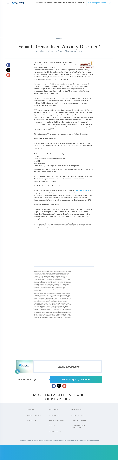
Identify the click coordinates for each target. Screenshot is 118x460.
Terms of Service (77, 415)
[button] (110, 3)
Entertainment (71, 3)
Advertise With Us (34, 415)
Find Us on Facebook (56, 420)
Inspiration (39, 3)
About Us (30, 410)
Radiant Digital (55, 431)
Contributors (54, 415)
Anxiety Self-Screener (81, 190)
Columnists (53, 410)
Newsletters (92, 3)
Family (81, 3)
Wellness (59, 3)
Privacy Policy (76, 410)
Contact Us (31, 420)
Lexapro (59, 38)
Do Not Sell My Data (78, 420)
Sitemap (52, 426)
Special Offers (101, 3)
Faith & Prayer (48, 3)
